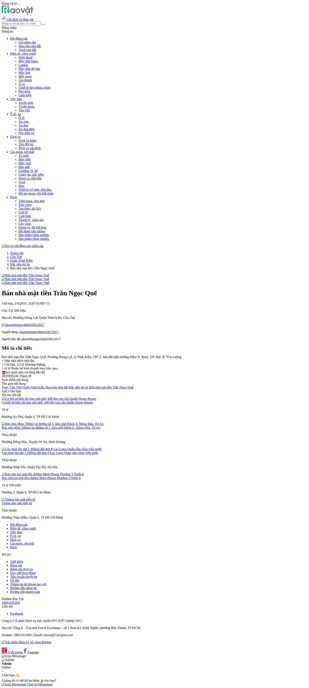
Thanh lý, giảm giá (31, 220)
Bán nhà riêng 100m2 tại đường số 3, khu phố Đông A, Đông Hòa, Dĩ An (51, 427)
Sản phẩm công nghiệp (33, 235)
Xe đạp (23, 125)
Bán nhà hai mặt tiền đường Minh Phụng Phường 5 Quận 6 (41, 478)
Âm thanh (25, 80)
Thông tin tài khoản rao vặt (28, 584)
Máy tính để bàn (29, 69)
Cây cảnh (24, 223)
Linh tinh (24, 216)
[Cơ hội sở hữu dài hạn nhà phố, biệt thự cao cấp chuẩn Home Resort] (49, 398)
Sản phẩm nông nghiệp (33, 239)
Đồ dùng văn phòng (31, 231)
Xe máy (23, 121)
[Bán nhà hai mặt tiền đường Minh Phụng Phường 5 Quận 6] (43, 474)
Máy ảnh (24, 72)
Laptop (23, 65)
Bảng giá (16, 565)
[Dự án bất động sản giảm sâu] (23, 246)
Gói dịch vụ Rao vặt (20, 19)
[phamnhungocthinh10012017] (23, 325)
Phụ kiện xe (26, 133)
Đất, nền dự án (20, 264)
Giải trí (23, 212)
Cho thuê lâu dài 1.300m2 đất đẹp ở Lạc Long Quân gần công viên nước (50, 453)
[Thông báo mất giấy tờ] (18, 499)
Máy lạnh (24, 163)
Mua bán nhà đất (29, 46)
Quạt (21, 182)
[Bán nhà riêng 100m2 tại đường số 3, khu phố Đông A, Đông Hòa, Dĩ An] (52, 424)
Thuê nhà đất (27, 50)
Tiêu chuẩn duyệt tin (23, 576)
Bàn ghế (24, 167)
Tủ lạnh (23, 155)
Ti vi (21, 84)
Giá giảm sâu (27, 42)
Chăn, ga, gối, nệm (31, 174)
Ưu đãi (14, 580)
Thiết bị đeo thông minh (34, 87)
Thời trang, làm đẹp (31, 201)
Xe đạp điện (26, 129)
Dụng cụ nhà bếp (29, 178)
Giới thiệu (16, 561)
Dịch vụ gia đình (29, 148)
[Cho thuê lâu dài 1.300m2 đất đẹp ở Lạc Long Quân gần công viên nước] (52, 449)
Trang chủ (17, 253)
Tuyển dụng (26, 106)
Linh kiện (24, 95)
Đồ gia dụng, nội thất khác (36, 193)
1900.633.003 (11, 602)
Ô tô (21, 118)
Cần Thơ (16, 257)
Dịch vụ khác (27, 140)
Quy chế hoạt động (23, 573)
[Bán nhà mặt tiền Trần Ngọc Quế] (25, 275)
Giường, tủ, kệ (28, 171)
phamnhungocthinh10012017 (38, 332)
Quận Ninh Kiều (21, 260)
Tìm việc (24, 110)
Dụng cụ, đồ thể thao (32, 227)
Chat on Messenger (39, 684)
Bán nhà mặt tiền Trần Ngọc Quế (111, 387)
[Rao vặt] (17, 14)
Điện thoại (25, 57)
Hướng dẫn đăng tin (23, 588)
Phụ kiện (24, 91)
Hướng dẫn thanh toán (25, 592)
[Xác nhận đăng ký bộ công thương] (26, 642)
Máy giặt (24, 159)
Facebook (16, 613)
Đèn (21, 186)
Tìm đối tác (26, 144)
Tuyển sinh (25, 103)
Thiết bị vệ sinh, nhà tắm (34, 189)
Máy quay (25, 76)
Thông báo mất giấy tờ (17, 503)
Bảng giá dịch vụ (21, 569)
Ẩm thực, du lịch (29, 208)
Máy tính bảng (28, 61)
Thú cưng (25, 205)
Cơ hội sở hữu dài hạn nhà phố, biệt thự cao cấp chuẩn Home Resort (47, 402)
